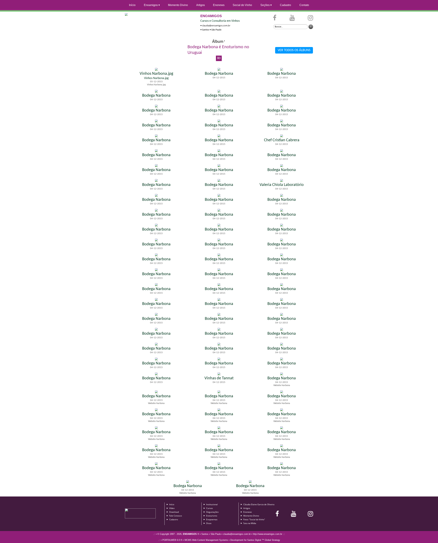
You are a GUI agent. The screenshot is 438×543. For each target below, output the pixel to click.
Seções (265, 5)
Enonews (218, 5)
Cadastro (285, 5)
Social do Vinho (242, 5)
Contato (304, 5)
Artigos (200, 5)
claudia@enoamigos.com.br (216, 25)
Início (132, 5)
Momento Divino (178, 5)
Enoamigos (151, 5)
